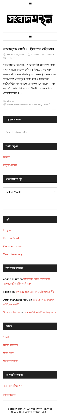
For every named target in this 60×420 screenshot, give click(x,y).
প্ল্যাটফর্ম (47, 104)
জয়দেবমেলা (33, 104)
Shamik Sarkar (11, 312)
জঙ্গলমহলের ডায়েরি (21, 104)
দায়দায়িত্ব (36, 412)
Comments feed (13, 246)
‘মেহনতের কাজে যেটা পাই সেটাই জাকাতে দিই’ (35, 291)
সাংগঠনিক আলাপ (10, 361)
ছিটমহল (6, 157)
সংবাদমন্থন (30, 19)
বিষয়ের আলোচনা (10, 345)
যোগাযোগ (28, 412)
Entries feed (11, 238)
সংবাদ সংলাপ (8, 353)
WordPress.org (12, 254)
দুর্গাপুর (40, 104)
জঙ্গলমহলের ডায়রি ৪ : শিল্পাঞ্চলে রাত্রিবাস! (28, 49)
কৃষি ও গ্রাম (11, 101)
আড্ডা (6, 336)
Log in (7, 230)
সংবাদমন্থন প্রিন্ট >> (12, 385)
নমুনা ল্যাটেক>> (10, 395)
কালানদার (10, 104)
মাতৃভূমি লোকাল (10, 165)
